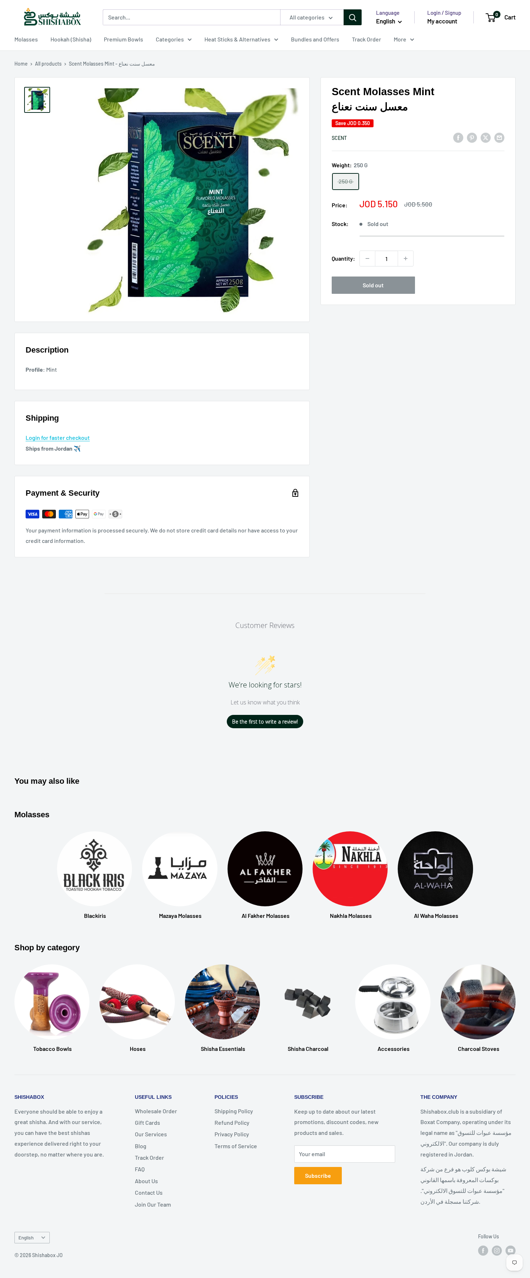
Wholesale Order (156, 1110)
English (26, 1237)
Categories (170, 39)
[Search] (353, 17)
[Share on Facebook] (458, 137)
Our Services (151, 1134)
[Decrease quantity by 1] (367, 258)
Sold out (373, 285)
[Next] (515, 1001)
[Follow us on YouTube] (510, 1250)
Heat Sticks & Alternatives (237, 39)
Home (21, 64)
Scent (339, 138)
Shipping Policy (234, 1110)
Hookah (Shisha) (70, 39)
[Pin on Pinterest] (472, 137)
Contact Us (149, 1192)
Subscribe (318, 1175)
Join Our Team (153, 1204)
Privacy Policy (232, 1134)
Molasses (26, 39)
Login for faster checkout (58, 437)
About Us (146, 1180)
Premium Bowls (123, 39)
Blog (140, 1145)
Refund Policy (232, 1122)
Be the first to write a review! (265, 721)
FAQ (140, 1169)
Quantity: (343, 258)
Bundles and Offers (315, 39)
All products (48, 64)
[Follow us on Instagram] (497, 1250)
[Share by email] (499, 137)
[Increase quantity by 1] (405, 258)
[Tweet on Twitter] (486, 137)
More (400, 39)
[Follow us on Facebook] (483, 1250)
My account (442, 21)
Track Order (366, 39)
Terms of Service (236, 1145)
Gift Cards (147, 1122)
